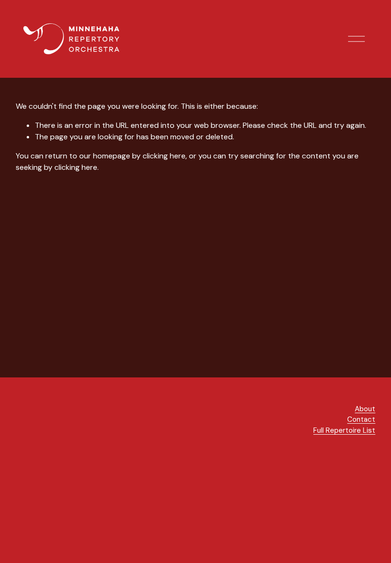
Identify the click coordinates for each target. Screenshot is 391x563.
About (365, 409)
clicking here (164, 156)
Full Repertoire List (344, 430)
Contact (361, 419)
